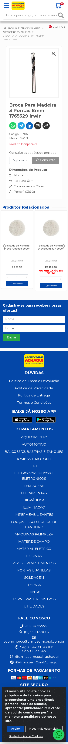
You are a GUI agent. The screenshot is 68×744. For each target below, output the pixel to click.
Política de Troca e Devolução (34, 381)
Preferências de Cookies (26, 736)
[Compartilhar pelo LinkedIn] (29, 125)
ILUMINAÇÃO (34, 507)
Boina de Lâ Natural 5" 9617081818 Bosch (17, 247)
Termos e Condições (34, 402)
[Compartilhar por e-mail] (37, 125)
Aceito (15, 728)
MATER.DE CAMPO (34, 541)
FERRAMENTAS (34, 493)
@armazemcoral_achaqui (36, 656)
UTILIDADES (34, 606)
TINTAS (35, 592)
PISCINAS (34, 556)
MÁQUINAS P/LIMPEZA (34, 534)
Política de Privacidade (34, 388)
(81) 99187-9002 (36, 632)
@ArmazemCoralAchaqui (36, 662)
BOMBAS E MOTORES (34, 459)
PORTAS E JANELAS (34, 570)
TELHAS (34, 585)
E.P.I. (34, 466)
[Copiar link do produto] (46, 125)
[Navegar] (4, 245)
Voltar (58, 27)
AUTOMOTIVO (34, 444)
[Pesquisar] (61, 15)
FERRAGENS (34, 486)
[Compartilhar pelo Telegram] (21, 125)
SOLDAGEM (34, 577)
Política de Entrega (34, 395)
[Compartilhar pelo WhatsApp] (12, 125)
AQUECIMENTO (34, 437)
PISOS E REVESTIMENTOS (34, 563)
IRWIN (23, 138)
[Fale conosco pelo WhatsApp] (58, 734)
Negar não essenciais (44, 728)
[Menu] (6, 5)
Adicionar (18, 284)
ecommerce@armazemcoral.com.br (34, 641)
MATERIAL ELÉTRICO (34, 549)
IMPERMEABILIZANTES (34, 514)
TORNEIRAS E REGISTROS (34, 599)
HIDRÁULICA (34, 500)
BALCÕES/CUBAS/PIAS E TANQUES (34, 452)
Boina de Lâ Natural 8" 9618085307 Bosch (51, 247)
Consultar (47, 160)
